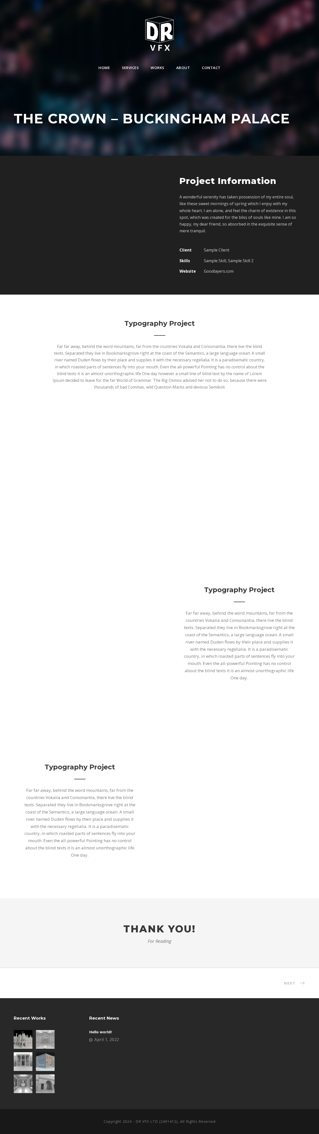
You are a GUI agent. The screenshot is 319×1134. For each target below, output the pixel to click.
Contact (211, 67)
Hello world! (100, 1031)
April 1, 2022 (106, 1039)
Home (104, 67)
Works (157, 67)
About (183, 67)
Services (130, 67)
